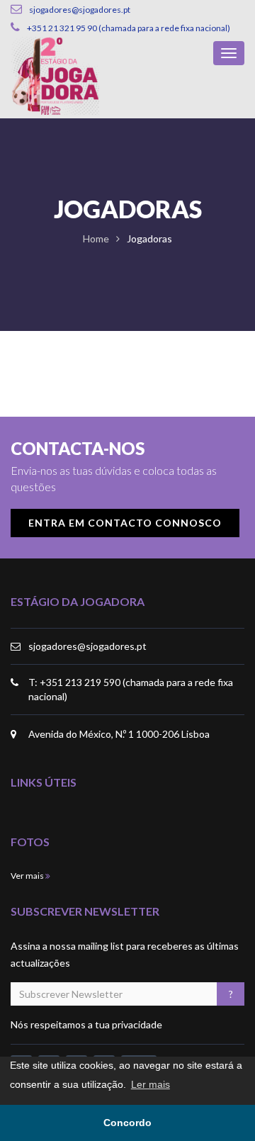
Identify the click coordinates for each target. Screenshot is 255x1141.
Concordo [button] (127, 1122)
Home (96, 238)
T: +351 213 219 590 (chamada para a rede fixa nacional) (130, 689)
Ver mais (28, 875)
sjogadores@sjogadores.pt (87, 646)
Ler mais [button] (150, 1084)
